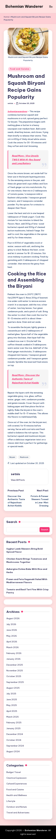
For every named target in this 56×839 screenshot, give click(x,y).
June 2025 (11, 699)
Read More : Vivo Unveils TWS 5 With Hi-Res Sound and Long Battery (26, 159)
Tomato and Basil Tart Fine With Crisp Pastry (27, 591)
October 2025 (13, 676)
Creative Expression (16, 777)
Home (6, 17)
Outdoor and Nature (16, 806)
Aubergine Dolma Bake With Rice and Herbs (26, 571)
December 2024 (14, 734)
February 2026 (13, 653)
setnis (15, 474)
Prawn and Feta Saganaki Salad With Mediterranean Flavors (26, 581)
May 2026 (11, 635)
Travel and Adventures (17, 812)
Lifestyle (10, 801)
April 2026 (11, 641)
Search (11, 522)
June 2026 (11, 630)
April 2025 (11, 711)
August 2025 (13, 687)
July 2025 (11, 693)
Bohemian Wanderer (24, 6)
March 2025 (12, 716)
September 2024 (15, 745)
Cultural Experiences (16, 783)
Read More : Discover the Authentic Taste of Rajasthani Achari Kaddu (26, 379)
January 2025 (13, 728)
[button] (18, 480)
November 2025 (14, 670)
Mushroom (24, 457)
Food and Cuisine (19, 69)
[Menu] (50, 6)
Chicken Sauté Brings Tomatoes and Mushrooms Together (26, 560)
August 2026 (13, 618)
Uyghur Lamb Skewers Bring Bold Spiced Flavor (24, 550)
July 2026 (11, 624)
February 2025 (13, 722)
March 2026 (12, 647)
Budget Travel (13, 772)
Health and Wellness (16, 795)
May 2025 (11, 705)
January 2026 (13, 659)
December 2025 (14, 664)
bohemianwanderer (17, 111)
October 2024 (13, 740)
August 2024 (13, 751)
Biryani (12, 457)
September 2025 (15, 682)
